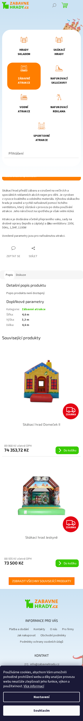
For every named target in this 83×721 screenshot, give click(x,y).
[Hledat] (54, 5)
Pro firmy (68, 629)
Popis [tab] (9, 275)
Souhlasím (41, 710)
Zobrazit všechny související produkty (41, 581)
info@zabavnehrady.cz (44, 664)
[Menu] (76, 5)
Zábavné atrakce (34, 309)
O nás (53, 629)
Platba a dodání (19, 629)
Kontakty (39, 629)
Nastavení (41, 697)
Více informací (34, 686)
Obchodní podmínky (53, 635)
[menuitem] (24, 47)
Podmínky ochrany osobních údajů (41, 642)
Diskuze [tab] (21, 275)
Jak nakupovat (26, 635)
